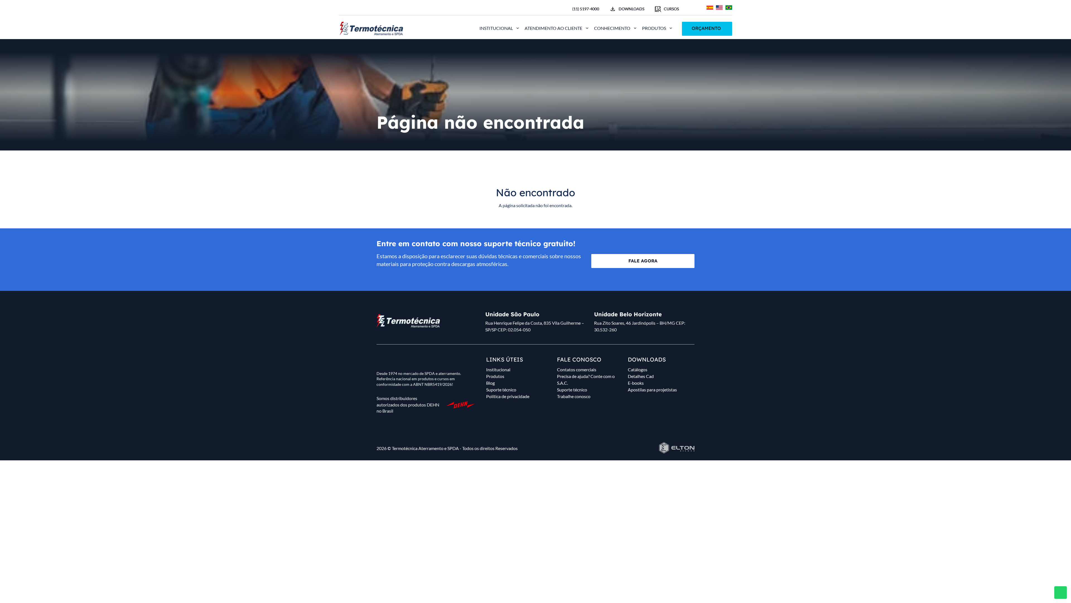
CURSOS (671, 8)
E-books (636, 383)
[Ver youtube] (360, 8)
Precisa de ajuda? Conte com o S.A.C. (586, 380)
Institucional (496, 28)
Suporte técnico (501, 389)
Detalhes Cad (641, 376)
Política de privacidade (507, 396)
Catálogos (637, 369)
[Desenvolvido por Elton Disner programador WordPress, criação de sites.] (408, 320)
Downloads (631, 8)
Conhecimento (612, 28)
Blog (490, 383)
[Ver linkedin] (369, 8)
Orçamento (706, 28)
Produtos (654, 28)
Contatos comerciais (576, 369)
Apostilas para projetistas (652, 389)
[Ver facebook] (341, 8)
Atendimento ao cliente (553, 28)
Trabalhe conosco (573, 396)
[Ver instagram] (350, 8)
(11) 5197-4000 (585, 8)
